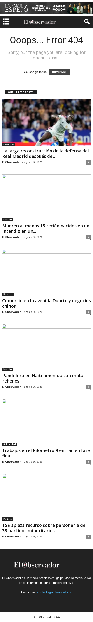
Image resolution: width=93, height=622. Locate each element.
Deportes (8, 144)
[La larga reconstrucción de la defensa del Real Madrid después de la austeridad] (46, 122)
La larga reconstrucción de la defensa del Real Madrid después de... (45, 153)
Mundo (7, 219)
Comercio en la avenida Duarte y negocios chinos (46, 303)
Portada (8, 294)
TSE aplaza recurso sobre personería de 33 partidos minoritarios (43, 528)
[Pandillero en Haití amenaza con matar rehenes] (46, 347)
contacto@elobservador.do (54, 592)
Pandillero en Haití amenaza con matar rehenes (43, 378)
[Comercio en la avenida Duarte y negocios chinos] (46, 272)
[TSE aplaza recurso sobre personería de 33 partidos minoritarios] (46, 497)
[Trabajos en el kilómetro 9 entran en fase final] (46, 422)
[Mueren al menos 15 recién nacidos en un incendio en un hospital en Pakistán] (46, 197)
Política (7, 519)
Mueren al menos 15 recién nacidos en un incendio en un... (45, 228)
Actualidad (9, 444)
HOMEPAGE (59, 72)
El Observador (11, 162)
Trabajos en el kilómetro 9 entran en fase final (46, 453)
